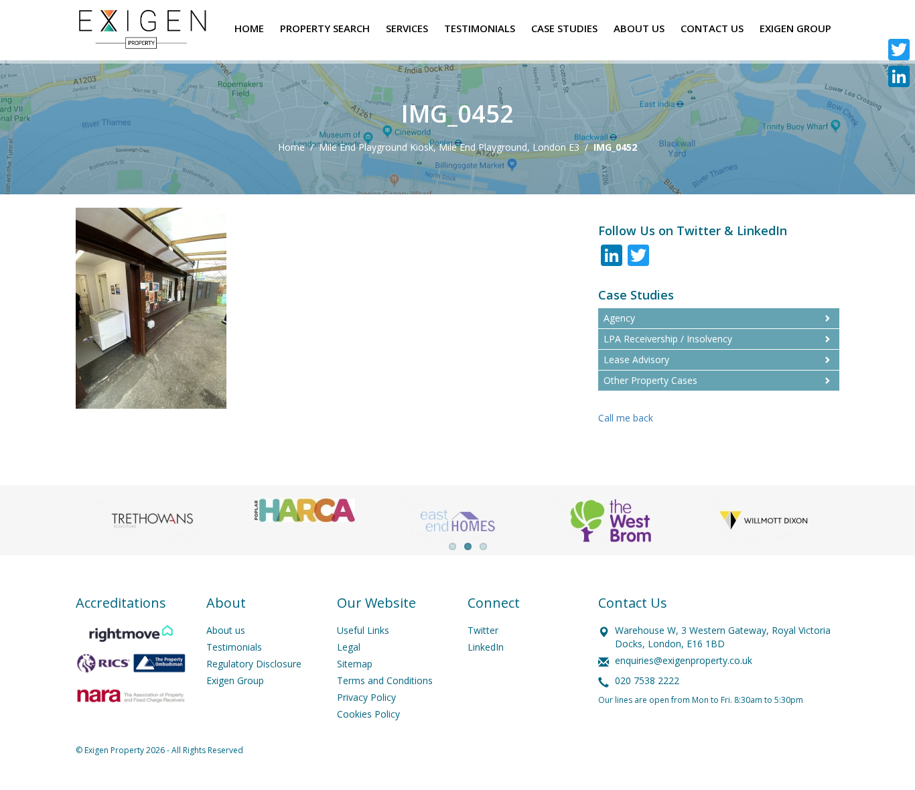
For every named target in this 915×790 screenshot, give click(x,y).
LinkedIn (486, 647)
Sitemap (354, 663)
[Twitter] (899, 49)
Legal (348, 647)
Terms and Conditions (385, 680)
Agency (619, 318)
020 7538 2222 (647, 680)
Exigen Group (235, 680)
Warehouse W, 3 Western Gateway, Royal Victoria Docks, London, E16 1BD (723, 637)
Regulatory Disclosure (253, 663)
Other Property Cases (650, 380)
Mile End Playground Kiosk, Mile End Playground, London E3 (449, 147)
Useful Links (363, 630)
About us (225, 630)
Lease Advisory (636, 359)
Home (291, 147)
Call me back (625, 417)
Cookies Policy (368, 714)
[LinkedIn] (899, 76)
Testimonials (234, 647)
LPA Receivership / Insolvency (668, 338)
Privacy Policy (366, 697)
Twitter (483, 630)
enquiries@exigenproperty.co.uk (683, 660)
